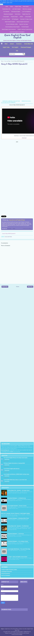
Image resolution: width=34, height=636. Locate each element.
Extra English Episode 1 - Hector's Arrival (17, 505)
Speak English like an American (9, 29)
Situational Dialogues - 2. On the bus (16, 533)
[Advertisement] (17, 83)
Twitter (13, 228)
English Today (18, 6)
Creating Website (16, 633)
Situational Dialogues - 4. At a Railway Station (18, 541)
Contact (12, 44)
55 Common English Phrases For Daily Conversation (15, 457)
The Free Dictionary (5, 575)
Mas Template (26, 633)
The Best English (25, 26)
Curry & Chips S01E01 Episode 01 (8, 233)
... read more (6, 459)
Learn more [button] (9, 2)
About (6, 44)
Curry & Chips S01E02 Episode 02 (14, 64)
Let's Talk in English (16, 9)
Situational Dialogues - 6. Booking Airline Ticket (18, 518)
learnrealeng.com (5, 450)
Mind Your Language (27, 9)
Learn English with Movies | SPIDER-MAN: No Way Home (16, 474)
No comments (12, 102)
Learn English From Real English (17, 36)
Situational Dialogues (8, 14)
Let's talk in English (26, 628)
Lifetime (21, 16)
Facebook (9, 228)
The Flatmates (6, 11)
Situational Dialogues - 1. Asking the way (17, 498)
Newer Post (5, 286)
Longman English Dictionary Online (9, 569)
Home (6, 6)
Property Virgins (14, 16)
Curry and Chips (7, 61)
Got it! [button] (1, 4)
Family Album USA (6, 9)
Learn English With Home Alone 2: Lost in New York (15, 479)
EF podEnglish (15, 19)
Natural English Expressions (23, 21)
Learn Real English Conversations (17, 31)
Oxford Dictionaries (5, 573)
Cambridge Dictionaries (6, 571)
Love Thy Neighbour (26, 11)
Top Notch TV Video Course (26, 19)
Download (24, 137)
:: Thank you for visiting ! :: (27, 228)
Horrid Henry (17, 14)
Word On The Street (23, 24)
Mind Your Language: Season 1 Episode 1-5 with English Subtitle (15, 513)
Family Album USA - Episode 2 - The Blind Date (18, 526)
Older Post (30, 286)
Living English (6, 16)
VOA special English (15, 11)
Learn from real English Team (17, 220)
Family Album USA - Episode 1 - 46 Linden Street (18, 490)
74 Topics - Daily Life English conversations (17, 556)
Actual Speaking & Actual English (12, 26)
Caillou (11, 6)
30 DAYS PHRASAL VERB (12, 24)
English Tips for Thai (9, 628)
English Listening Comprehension (25, 29)
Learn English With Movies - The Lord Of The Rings (19, 549)
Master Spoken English (10, 21)
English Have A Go (26, 14)
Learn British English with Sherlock (11, 468)
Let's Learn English (6, 19)
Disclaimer (19, 44)
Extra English (26, 6)
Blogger (20, 634)
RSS (17, 51)
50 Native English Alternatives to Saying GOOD (14, 463)
